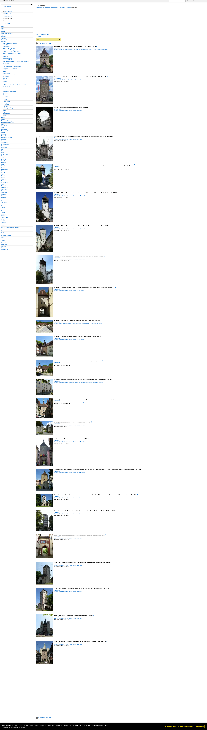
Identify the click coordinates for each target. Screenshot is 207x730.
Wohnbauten (6, 115)
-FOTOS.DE (8, 0)
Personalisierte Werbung (18, 727)
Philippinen (4, 194)
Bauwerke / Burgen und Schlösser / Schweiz (64, 49)
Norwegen (4, 189)
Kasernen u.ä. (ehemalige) (9, 74)
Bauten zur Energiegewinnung (10, 54)
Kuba (2, 164)
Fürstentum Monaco (6, 137)
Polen (2, 195)
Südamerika (4, 215)
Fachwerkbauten (7, 63)
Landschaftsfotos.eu (8, 21)
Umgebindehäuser (7, 112)
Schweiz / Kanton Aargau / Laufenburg (77, 441)
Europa (6, 103)
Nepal (2, 184)
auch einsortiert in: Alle (42, 34)
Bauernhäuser (6, 46)
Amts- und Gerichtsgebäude (10, 43)
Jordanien (3, 159)
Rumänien (4, 199)
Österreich (4, 192)
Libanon (3, 167)
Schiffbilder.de (7, 13)
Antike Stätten (6, 44)
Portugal (3, 197)
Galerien (3, 139)
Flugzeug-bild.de (8, 16)
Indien (2, 145)
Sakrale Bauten (6, 86)
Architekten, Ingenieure (7, 33)
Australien (3, 38)
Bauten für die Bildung (8, 49)
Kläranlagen (6, 76)
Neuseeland (4, 185)
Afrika (2, 26)
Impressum (4, 248)
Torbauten (5, 96)
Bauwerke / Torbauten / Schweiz (81, 49)
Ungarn (3, 230)
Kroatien (3, 162)
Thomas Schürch (58, 109)
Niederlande (4, 187)
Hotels (4, 71)
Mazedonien (4, 175)
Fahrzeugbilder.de (8, 11)
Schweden (4, 204)
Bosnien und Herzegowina (8, 120)
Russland (3, 200)
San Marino (4, 202)
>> (50, 43)
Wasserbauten (6, 113)
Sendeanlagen (6, 89)
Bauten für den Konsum (9, 48)
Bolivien (3, 119)
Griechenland (4, 142)
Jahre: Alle (39, 36)
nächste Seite (44, 43)
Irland (2, 150)
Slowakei (3, 209)
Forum (189, 0)
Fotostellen (4, 244)
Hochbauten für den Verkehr (10, 68)
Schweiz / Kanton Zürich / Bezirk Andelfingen (98, 49)
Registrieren (197, 0)
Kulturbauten (6, 78)
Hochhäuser (6, 69)
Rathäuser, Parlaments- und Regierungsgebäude (15, 84)
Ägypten (3, 28)
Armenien (3, 36)
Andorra (3, 31)
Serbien (3, 207)
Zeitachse (3, 246)
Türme (4, 110)
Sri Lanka (3, 214)
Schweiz (6, 106)
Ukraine (3, 229)
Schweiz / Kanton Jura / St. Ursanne (76, 290)
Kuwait (3, 165)
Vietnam (3, 237)
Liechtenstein (4, 169)
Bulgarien (3, 124)
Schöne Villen (6, 88)
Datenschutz (4, 249)
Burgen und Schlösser (8, 59)
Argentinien (4, 35)
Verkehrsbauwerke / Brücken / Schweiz (62, 323)
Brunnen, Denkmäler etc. (7, 122)
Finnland (3, 134)
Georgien (3, 141)
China (2, 127)
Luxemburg (4, 170)
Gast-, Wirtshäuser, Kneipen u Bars (12, 66)
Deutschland (7, 101)
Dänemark (4, 129)
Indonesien (4, 147)
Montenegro (4, 182)
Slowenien (4, 210)
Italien (2, 155)
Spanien (3, 212)
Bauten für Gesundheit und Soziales (12, 53)
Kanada (3, 160)
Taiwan (3, 220)
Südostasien (4, 217)
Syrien (3, 219)
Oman (2, 190)
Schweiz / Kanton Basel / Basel (75, 110)
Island (2, 152)
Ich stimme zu (200, 726)
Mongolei (3, 180)
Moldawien (4, 179)
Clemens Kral (57, 48)
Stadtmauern (6, 94)
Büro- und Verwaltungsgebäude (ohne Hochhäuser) (16, 61)
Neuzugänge (4, 243)
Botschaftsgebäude (7, 58)
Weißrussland (4, 239)
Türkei (3, 225)
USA (2, 232)
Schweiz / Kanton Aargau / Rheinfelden (77, 168)
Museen (5, 81)
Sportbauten (6, 93)
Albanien (3, 30)
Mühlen (4, 79)
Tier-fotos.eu (7, 23)
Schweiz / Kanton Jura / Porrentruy (95, 382)
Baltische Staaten (5, 40)
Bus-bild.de (6, 9)
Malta (2, 174)
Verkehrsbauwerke (6, 235)
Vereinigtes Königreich (9, 108)
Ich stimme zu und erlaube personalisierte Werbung (179, 726)
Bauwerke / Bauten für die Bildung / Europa (78, 382)
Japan (2, 157)
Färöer (3, 132)
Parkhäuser (5, 83)
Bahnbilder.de (7, 6)
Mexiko (3, 177)
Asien (5, 99)
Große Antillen (5, 144)
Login (204, 0)
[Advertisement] (49, 21)
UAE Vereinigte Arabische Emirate (10, 227)
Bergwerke (5, 56)
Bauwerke (3, 41)
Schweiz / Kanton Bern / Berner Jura (76, 425)
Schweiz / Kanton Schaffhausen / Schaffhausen (64, 79)
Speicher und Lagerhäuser (9, 91)
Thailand (3, 222)
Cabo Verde (4, 125)
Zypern (3, 240)
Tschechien (4, 224)
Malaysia (3, 172)
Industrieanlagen (7, 73)
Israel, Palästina (5, 154)
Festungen (5, 64)
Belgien (3, 117)
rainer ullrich (57, 166)
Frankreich (6, 104)
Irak (2, 149)
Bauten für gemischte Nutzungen (11, 51)
